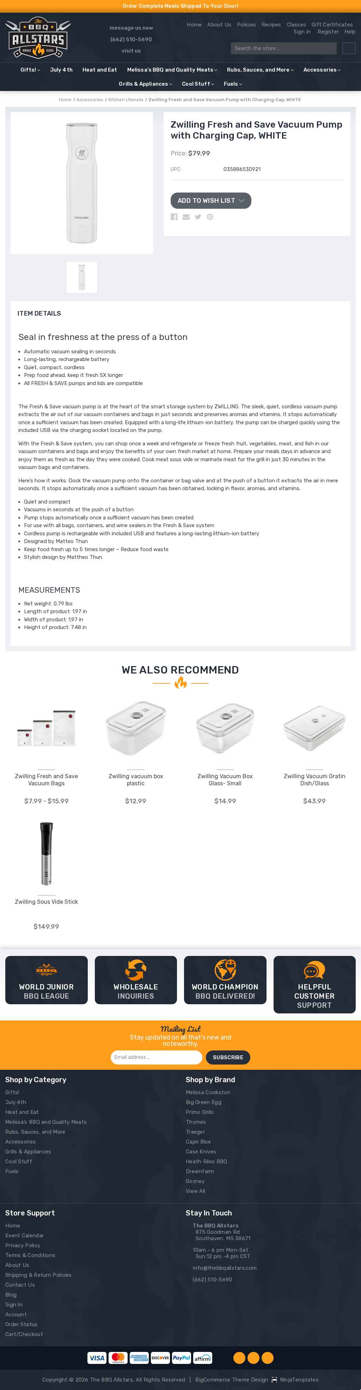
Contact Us (20, 1285)
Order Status (21, 1324)
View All (195, 1191)
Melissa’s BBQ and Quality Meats (170, 70)
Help (350, 32)
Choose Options (46, 735)
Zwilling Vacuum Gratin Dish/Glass (314, 780)
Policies (246, 25)
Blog (11, 1295)
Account (16, 1314)
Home (194, 25)
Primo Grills (200, 1112)
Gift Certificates (332, 25)
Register (328, 32)
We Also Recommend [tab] (180, 670)
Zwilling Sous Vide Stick (46, 901)
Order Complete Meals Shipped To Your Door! (181, 6)
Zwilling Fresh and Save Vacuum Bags (46, 780)
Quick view (46, 721)
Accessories (320, 70)
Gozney (195, 1181)
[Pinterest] (210, 217)
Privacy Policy (22, 1245)
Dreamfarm (200, 1171)
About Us (219, 25)
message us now (131, 28)
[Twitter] (198, 217)
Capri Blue (198, 1142)
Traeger (195, 1132)
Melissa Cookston (208, 1092)
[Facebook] (174, 217)
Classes (296, 25)
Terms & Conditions (30, 1255)
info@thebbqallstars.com (225, 1268)
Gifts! (28, 70)
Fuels (231, 84)
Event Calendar (24, 1235)
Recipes (271, 25)
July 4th (61, 70)
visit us (131, 51)
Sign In (14, 1304)
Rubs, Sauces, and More (258, 70)
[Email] (186, 217)
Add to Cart (136, 735)
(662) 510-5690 (131, 39)
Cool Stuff (196, 84)
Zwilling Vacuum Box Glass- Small (225, 780)
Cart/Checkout (24, 1334)
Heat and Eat (99, 70)
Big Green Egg (203, 1102)
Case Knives (201, 1151)
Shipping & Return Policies (38, 1275)
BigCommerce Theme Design (231, 1380)
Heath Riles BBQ (206, 1161)
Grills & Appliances (143, 84)
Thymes (196, 1122)
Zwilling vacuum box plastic (136, 780)
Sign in (302, 32)
